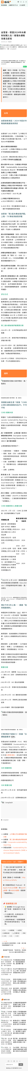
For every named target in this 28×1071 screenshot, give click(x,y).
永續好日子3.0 (13, 5)
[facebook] (18, 2)
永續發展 (11, 930)
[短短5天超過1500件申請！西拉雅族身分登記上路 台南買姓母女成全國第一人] (6, 982)
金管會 (20, 930)
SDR (17, 936)
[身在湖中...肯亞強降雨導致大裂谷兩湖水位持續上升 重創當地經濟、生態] (6, 991)
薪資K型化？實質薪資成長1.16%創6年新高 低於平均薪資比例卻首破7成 (20, 1022)
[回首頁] (6, 2)
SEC (11, 936)
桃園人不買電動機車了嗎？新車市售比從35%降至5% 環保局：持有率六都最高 (20, 1013)
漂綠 (24, 933)
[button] (26, 2)
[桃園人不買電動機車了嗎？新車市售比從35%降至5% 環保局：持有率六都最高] (6, 1014)
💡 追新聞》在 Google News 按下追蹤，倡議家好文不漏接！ (15, 909)
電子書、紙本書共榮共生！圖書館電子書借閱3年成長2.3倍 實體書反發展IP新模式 (20, 1040)
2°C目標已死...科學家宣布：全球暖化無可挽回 (15, 915)
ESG (4, 930)
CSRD (4, 936)
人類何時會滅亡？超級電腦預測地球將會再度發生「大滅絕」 (15, 921)
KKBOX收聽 (14, 890)
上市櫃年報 (16, 933)
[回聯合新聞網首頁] (2, 2)
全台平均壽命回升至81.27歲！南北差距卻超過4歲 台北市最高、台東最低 (20, 970)
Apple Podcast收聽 (10, 888)
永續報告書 (6, 933)
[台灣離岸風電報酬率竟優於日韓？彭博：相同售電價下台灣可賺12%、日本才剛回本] (6, 1005)
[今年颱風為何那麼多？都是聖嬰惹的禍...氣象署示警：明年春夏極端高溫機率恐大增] (6, 962)
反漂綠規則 (10, 755)
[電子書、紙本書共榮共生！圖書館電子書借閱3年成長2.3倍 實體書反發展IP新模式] (6, 1041)
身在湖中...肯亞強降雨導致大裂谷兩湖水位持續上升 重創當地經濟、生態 (20, 990)
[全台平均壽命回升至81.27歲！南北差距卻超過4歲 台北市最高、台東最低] (6, 971)
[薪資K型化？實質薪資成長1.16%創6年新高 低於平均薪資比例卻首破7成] (6, 1023)
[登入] (23, 2)
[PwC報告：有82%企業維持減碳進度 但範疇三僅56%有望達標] (6, 1050)
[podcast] (21, 2)
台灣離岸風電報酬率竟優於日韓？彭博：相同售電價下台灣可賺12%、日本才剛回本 (20, 1004)
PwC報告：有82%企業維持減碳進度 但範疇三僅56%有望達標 (20, 1049)
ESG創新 (22, 5)
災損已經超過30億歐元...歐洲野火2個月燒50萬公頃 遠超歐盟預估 (20, 1031)
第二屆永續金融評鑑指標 (18, 839)
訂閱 (21, 1064)
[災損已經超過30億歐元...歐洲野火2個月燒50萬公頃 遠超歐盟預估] (6, 1032)
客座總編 (4, 5)
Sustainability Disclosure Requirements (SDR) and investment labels (15, 850)
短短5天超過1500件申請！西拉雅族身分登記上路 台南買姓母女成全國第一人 (20, 981)
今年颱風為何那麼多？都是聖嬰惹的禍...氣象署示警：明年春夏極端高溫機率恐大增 (20, 962)
